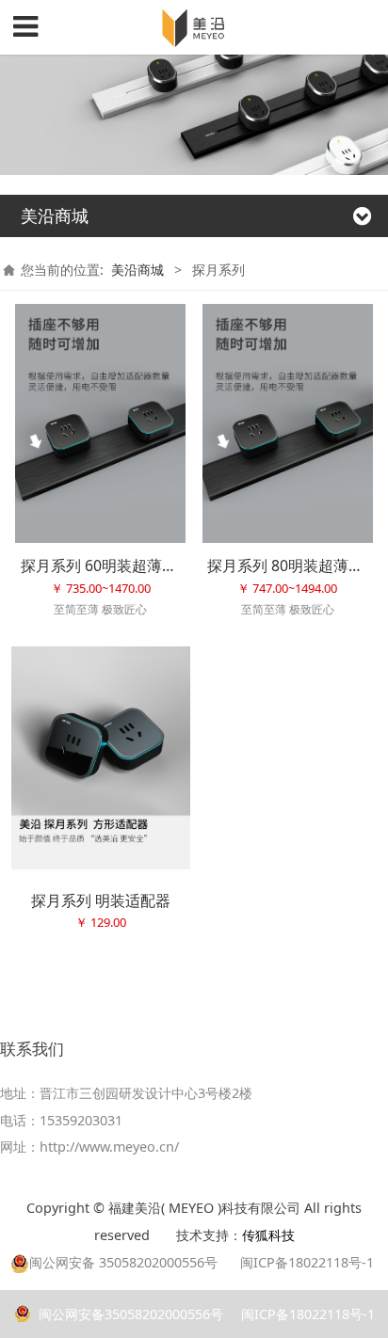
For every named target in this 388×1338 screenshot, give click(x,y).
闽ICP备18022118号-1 (306, 1314)
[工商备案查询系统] (167, 1235)
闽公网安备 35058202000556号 (123, 1262)
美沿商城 (137, 270)
